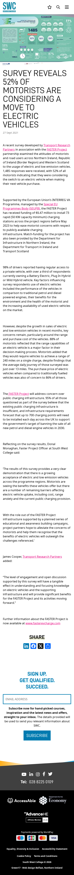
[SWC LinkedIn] (31, 774)
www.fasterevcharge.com (43, 623)
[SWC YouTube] (24, 774)
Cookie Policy (24, 856)
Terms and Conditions (45, 856)
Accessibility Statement (54, 848)
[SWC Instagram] (38, 774)
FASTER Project (57, 149)
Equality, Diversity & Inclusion (23, 848)
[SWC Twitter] (50, 774)
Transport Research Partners (42, 557)
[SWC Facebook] (44, 774)
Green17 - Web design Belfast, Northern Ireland (37, 867)
